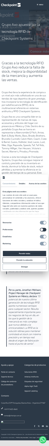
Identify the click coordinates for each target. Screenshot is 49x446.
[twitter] (39, 426)
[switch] (43, 229)
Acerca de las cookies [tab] (37, 184)
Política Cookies (41, 437)
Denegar (24, 267)
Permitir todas (24, 253)
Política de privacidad (22, 437)
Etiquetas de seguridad (33, 381)
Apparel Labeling (31, 391)
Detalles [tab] (22, 184)
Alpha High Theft (30, 386)
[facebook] (35, 426)
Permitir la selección (24, 260)
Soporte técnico (7, 377)
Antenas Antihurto (31, 377)
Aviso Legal (32, 437)
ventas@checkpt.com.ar (12, 415)
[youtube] (43, 426)
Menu (41, 5)
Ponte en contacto (8, 372)
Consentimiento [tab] (9, 184)
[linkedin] (47, 426)
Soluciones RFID (30, 372)
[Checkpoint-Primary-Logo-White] (11, 4)
